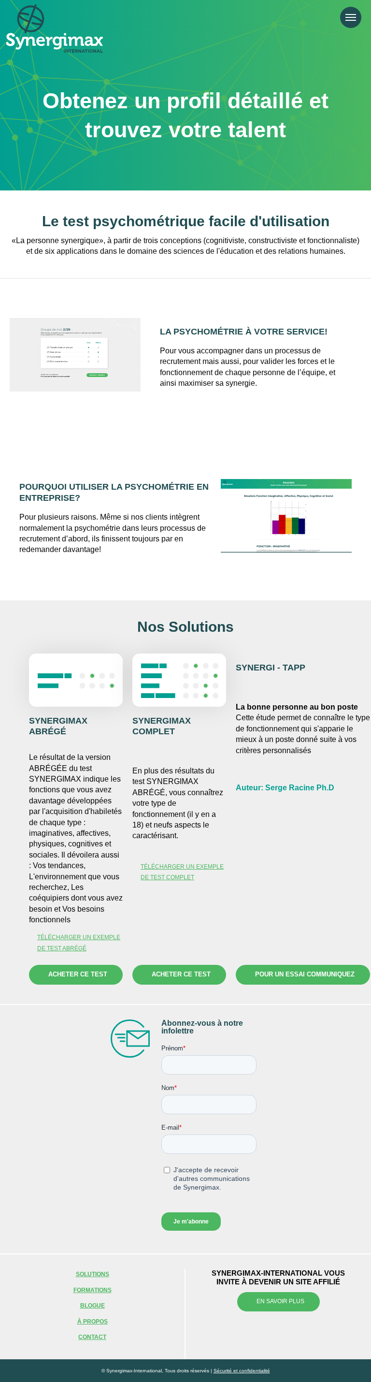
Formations (92, 1290)
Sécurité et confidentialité (242, 1370)
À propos (92, 1321)
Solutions (92, 1274)
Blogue (92, 1305)
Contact (92, 1337)
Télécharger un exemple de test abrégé (78, 942)
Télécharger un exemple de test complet (182, 872)
